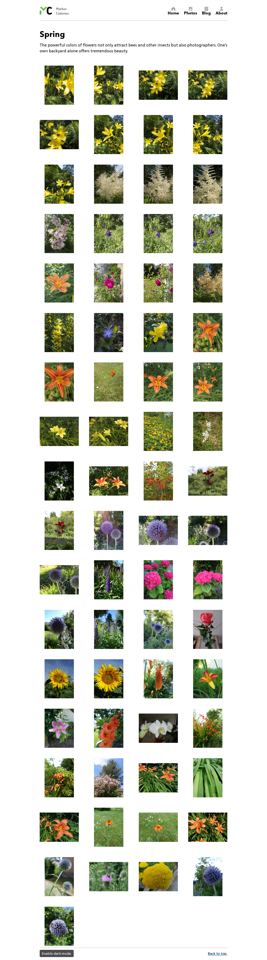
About (221, 12)
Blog (206, 12)
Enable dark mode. (57, 953)
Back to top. (217, 953)
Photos (190, 12)
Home (173, 12)
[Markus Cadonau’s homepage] (54, 11)
